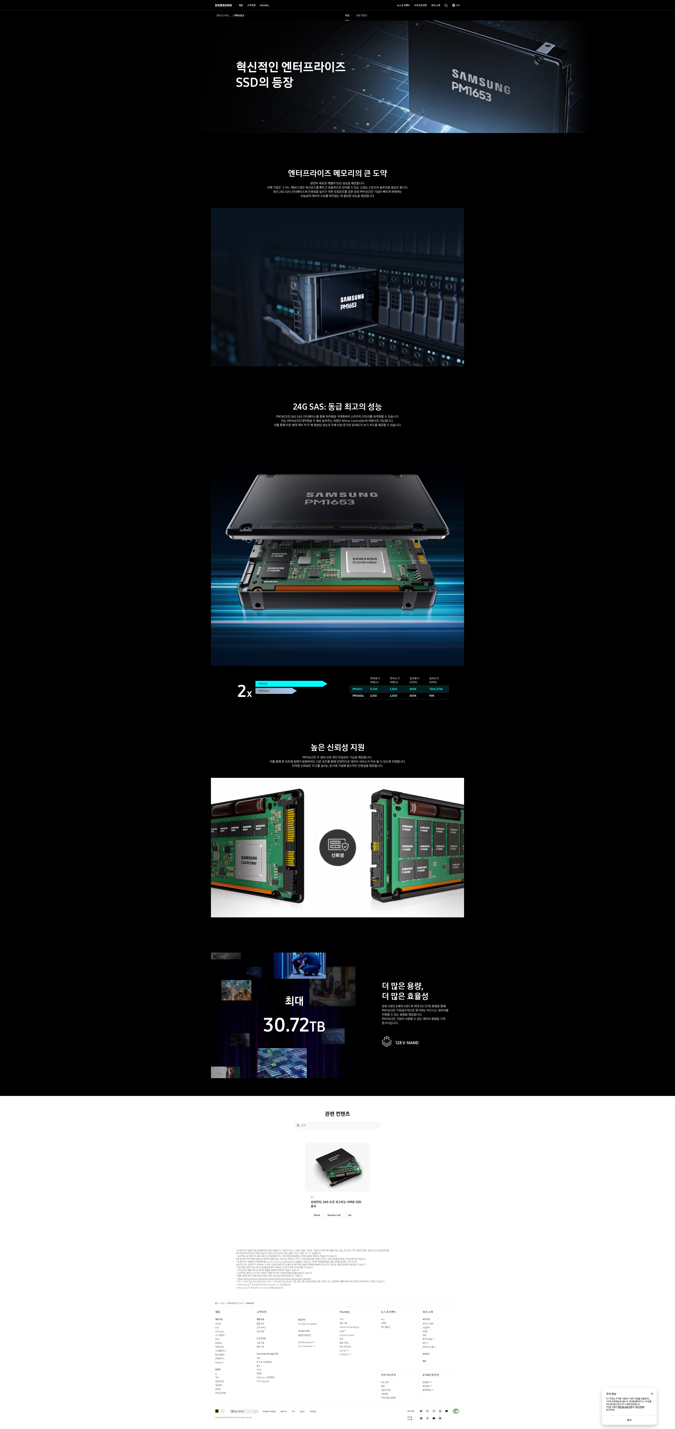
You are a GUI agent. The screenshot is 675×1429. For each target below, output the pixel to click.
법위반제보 (426, 1390)
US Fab (343, 1350)
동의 (629, 1420)
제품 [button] (241, 5)
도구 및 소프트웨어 (264, 1362)
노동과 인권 (385, 1390)
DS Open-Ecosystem (307, 1323)
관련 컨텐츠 (361, 15)
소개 (341, 1319)
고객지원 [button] (251, 5)
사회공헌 (384, 1393)
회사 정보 (426, 1319)
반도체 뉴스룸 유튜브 (434, 1418)
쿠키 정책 (639, 1407)
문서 (258, 1365)
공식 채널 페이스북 (434, 1411)
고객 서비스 (261, 1327)
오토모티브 (219, 1381)
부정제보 (425, 1386)
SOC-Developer (305, 1346)
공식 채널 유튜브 (446, 1411)
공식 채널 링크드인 (440, 1411)
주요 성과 (385, 1382)
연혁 (424, 1335)
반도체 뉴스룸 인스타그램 (440, 1418)
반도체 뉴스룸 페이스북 (427, 1418)
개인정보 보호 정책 (625, 1407)
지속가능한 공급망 (388, 1397)
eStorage (219, 1331)
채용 (424, 1361)
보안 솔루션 (219, 1354)
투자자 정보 (427, 1339)
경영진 (425, 1331)
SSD (349, 1215)
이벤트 (383, 1323)
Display (218, 1362)
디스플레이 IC (220, 1350)
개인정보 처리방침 (269, 1411)
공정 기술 (343, 1323)
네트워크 (218, 1385)
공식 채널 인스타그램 (421, 1411)
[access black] (217, 1411)
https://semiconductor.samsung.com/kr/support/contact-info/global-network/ (274, 1278)
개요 (258, 1358)
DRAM (218, 1323)
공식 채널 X (427, 1411)
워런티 (259, 1373)
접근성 (302, 1411)
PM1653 (317, 1215)
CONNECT (344, 1354)
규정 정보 (260, 1331)
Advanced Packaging (349, 1327)
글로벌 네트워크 (304, 1335)
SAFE (343, 1331)
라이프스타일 (220, 1393)
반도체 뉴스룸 (428, 1346)
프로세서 (218, 1343)
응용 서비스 (344, 1342)
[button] (244, 1411)
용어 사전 (260, 1346)
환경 (383, 1386)
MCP (217, 1339)
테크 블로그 (385, 1327)
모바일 (217, 1389)
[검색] (298, 1125)
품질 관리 (260, 1323)
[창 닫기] (652, 1393)
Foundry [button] (264, 5)
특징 (347, 15)
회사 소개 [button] (435, 5)
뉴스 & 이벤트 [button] (403, 5)
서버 (217, 1377)
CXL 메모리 (219, 1335)
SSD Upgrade (263, 1381)
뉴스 (383, 1319)
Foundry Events (347, 1335)
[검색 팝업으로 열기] (446, 5)
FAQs (259, 1369)
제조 (341, 1339)
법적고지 (284, 1411)
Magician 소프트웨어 (265, 1377)
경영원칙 (425, 1382)
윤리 (424, 1343)
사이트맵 (313, 1411)
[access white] (222, 1411)
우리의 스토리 (428, 1323)
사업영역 (426, 1327)
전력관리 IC (219, 1358)
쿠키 (293, 1411)
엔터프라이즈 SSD (224, 15)
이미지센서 (219, 1346)
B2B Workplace (305, 1342)
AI (216, 1373)
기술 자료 (260, 1342)
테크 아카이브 (345, 1346)
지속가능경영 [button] (420, 5)
